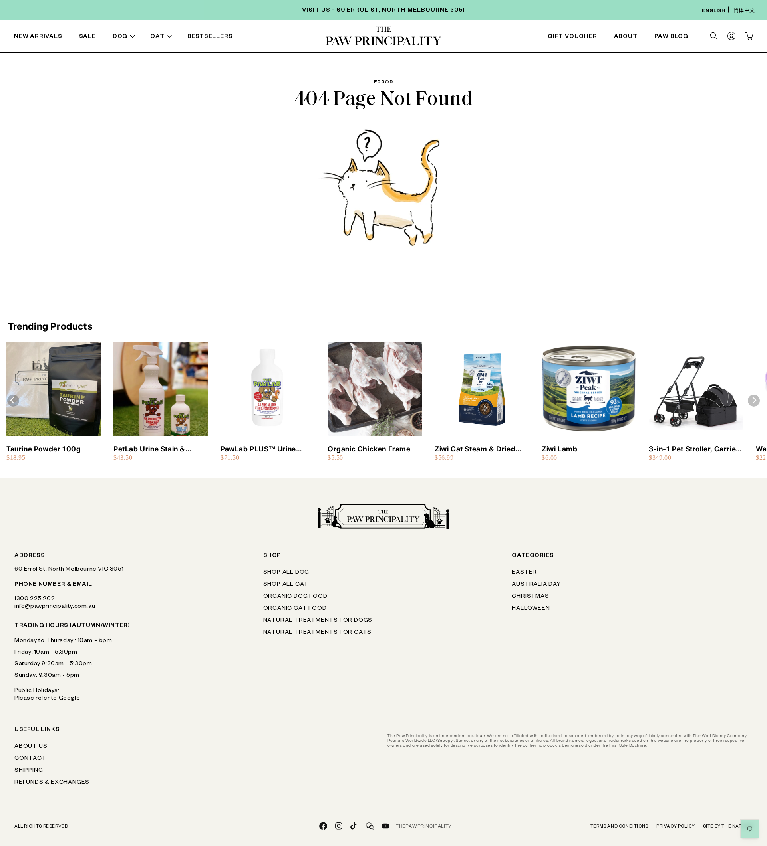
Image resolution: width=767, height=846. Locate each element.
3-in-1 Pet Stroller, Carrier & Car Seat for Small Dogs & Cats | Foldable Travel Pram (694, 449)
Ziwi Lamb (559, 449)
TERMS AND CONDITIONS (622, 826)
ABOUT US (30, 747)
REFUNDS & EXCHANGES (51, 783)
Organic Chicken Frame (369, 449)
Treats (233, 37)
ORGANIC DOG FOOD (295, 597)
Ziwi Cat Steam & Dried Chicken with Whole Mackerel (475, 449)
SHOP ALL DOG (286, 573)
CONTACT (30, 759)
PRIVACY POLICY (678, 826)
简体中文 (744, 11)
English (713, 11)
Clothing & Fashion (463, 37)
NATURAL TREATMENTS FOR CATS (317, 633)
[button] (125, 37)
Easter (524, 573)
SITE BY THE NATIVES (728, 826)
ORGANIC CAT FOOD (295, 609)
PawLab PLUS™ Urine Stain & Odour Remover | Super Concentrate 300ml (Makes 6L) (266, 449)
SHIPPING (28, 771)
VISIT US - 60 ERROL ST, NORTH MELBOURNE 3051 (383, 11)
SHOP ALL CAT (286, 585)
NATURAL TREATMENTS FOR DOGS (318, 621)
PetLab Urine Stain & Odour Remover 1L (149, 449)
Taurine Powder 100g (43, 449)
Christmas (530, 597)
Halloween (531, 609)
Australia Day (536, 585)
